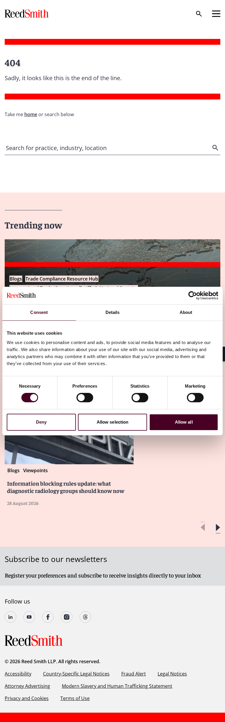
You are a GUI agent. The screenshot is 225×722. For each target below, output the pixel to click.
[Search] (199, 14)
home (30, 114)
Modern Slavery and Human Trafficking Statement (117, 686)
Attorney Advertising (27, 686)
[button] (217, 528)
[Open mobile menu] (216, 14)
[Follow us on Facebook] (48, 617)
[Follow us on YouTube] (29, 617)
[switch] (84, 397)
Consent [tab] (39, 312)
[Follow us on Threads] (85, 617)
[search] (216, 148)
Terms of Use (75, 698)
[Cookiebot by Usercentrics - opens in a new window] (192, 295)
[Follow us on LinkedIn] (10, 617)
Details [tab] (112, 312)
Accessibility (18, 674)
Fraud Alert (133, 674)
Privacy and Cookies (27, 698)
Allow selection (113, 422)
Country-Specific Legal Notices (76, 674)
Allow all (184, 422)
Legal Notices (172, 674)
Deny (41, 422)
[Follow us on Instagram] (67, 617)
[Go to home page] (27, 14)
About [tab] (186, 312)
